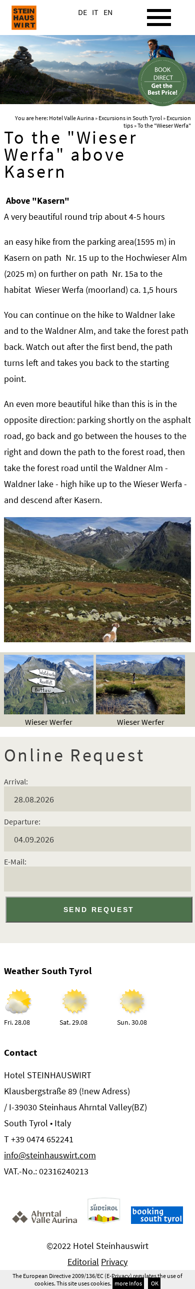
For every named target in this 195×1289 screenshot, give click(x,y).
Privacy (114, 1261)
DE (82, 12)
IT (95, 12)
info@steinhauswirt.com (50, 1155)
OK (154, 1283)
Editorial (83, 1261)
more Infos (128, 1283)
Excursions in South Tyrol (130, 118)
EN (108, 12)
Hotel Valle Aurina (71, 118)
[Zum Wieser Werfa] (97, 639)
